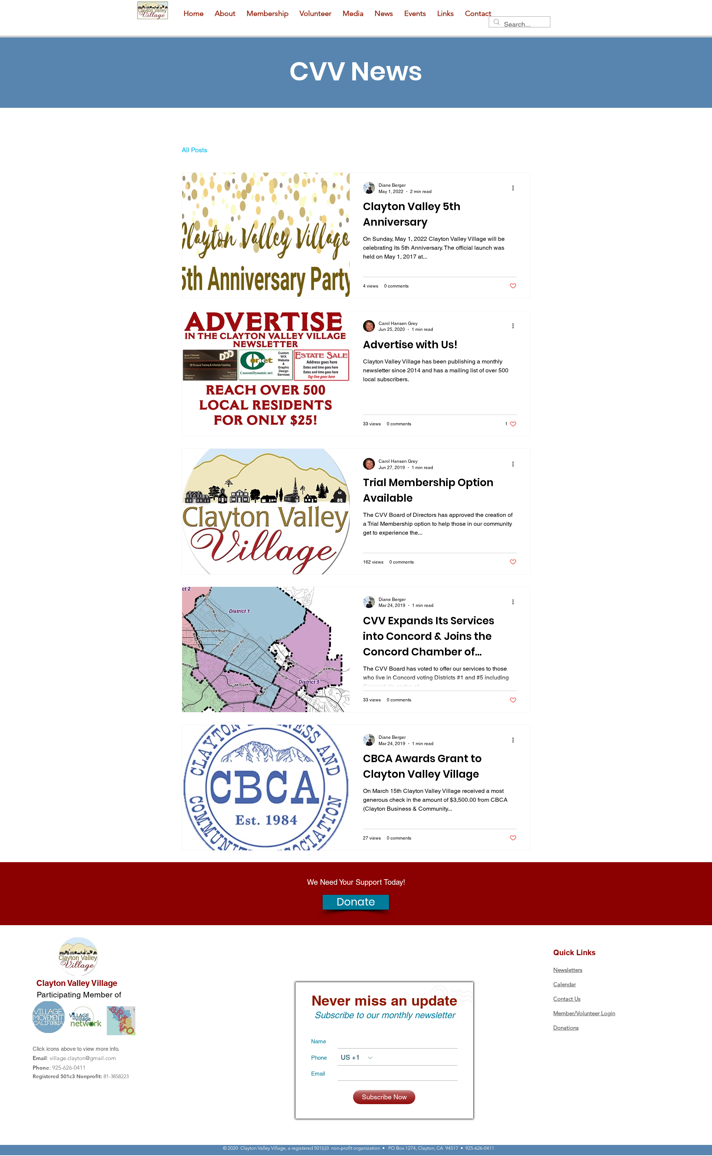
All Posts (194, 150)
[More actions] (515, 187)
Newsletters (567, 969)
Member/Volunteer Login (584, 1013)
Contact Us (566, 998)
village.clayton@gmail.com (83, 1058)
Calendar (564, 984)
